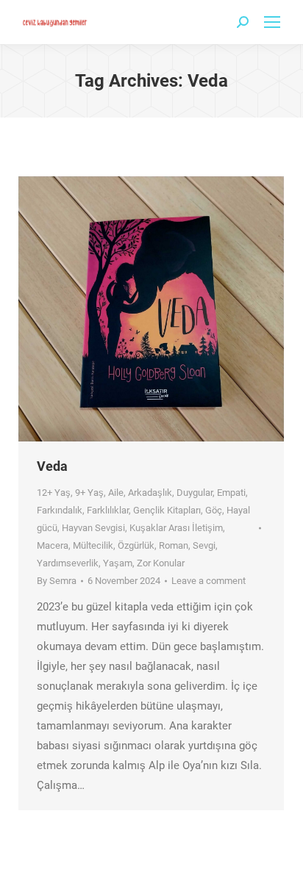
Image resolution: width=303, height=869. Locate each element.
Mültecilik (93, 545)
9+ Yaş (89, 492)
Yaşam (117, 563)
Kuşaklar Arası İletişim (176, 527)
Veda (52, 466)
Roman (173, 545)
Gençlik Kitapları (167, 510)
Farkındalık (59, 510)
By (56, 580)
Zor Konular (161, 563)
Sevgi (204, 545)
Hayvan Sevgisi (93, 527)
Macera (52, 545)
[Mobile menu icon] (272, 22)
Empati (231, 492)
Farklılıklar (108, 510)
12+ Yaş (54, 492)
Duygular (195, 492)
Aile (116, 492)
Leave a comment (208, 580)
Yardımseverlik (68, 563)
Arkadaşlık (150, 492)
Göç (213, 510)
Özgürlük (136, 545)
